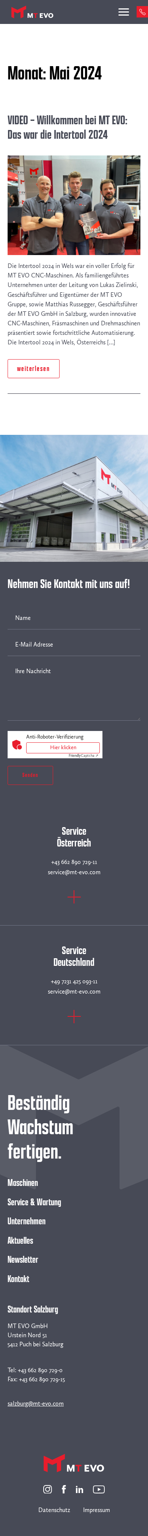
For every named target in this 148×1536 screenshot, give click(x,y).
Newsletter (23, 1260)
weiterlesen (33, 368)
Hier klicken (63, 747)
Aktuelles (20, 1241)
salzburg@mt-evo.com (36, 1403)
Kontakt (18, 1279)
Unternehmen (27, 1221)
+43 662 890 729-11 (74, 861)
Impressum (96, 1510)
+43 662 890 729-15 (42, 1379)
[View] (74, 901)
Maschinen (23, 1183)
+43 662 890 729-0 (40, 1370)
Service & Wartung (34, 1202)
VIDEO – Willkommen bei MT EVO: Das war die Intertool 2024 (68, 127)
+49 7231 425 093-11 (74, 981)
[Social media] (47, 1489)
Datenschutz (54, 1510)
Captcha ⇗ (83, 755)
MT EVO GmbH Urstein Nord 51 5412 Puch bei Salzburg (35, 1335)
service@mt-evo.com (74, 872)
